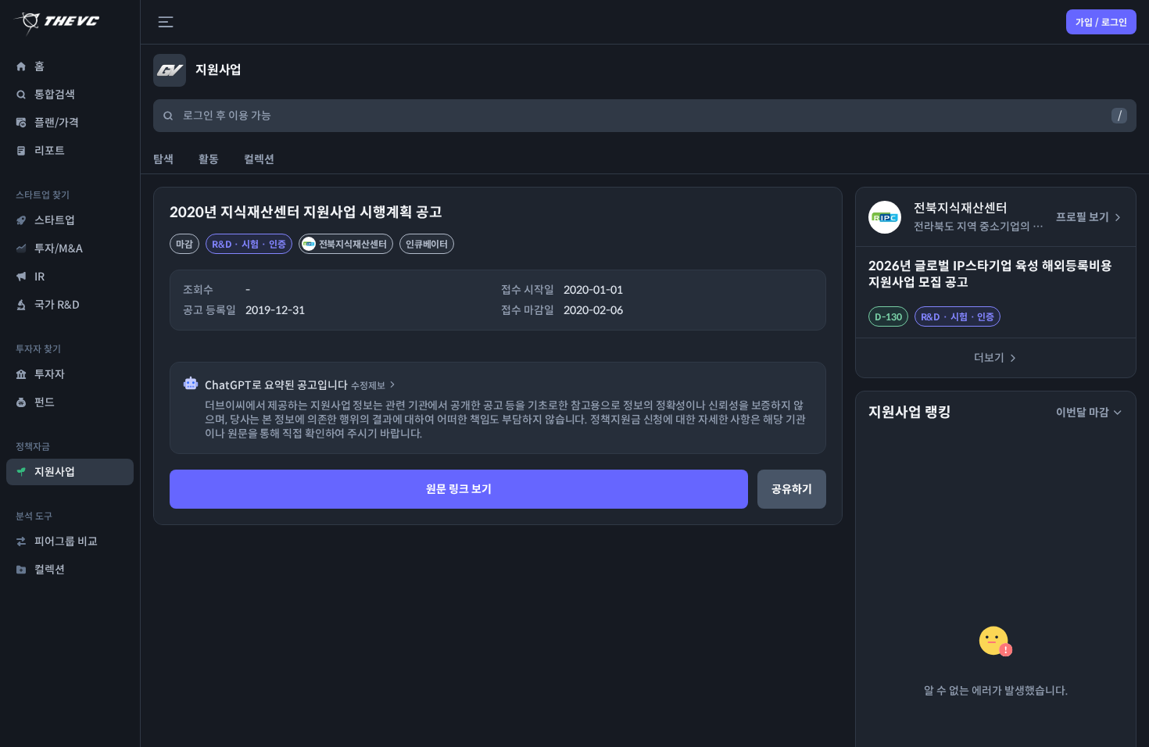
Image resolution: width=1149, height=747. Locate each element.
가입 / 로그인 (1101, 22)
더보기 (989, 358)
